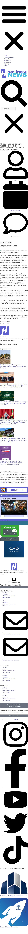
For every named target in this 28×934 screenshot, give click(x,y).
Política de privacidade (9, 596)
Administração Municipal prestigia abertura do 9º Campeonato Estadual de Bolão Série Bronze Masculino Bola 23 (13, 422)
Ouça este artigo (6, 242)
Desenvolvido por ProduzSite (9, 927)
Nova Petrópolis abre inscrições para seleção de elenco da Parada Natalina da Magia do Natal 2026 (13, 403)
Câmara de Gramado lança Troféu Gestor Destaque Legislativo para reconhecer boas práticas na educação (13, 440)
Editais (6, 65)
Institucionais (7, 62)
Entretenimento (8, 59)
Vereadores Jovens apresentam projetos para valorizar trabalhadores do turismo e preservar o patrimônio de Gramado (14, 385)
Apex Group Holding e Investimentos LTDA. (13, 896)
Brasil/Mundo (7, 60)
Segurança (6, 64)
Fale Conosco (6, 597)
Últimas (6, 55)
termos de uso (3, 482)
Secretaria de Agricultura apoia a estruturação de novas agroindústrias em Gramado (13, 366)
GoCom (5, 592)
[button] (14, 28)
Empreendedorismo (9, 57)
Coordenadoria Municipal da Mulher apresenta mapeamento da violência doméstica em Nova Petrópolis (11, 462)
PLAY (13, 490)
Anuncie (5, 594)
